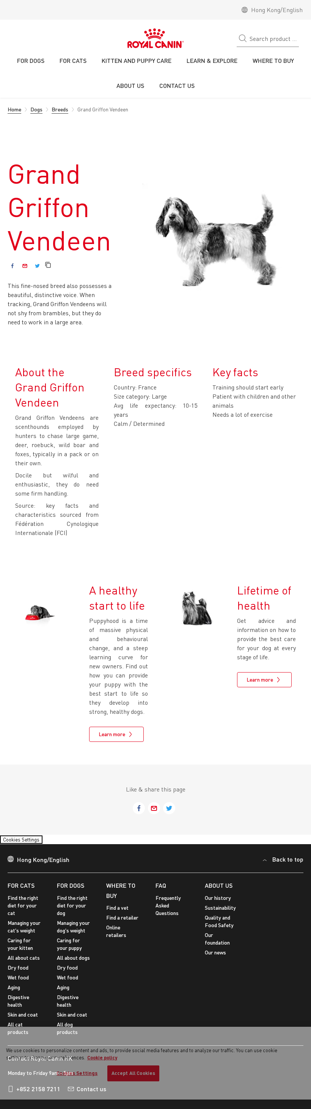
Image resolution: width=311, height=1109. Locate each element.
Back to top (287, 864)
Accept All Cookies (133, 1073)
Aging (14, 992)
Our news (215, 957)
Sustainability (220, 912)
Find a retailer (122, 922)
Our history (218, 902)
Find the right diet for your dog (72, 910)
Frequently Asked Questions (168, 910)
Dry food (18, 972)
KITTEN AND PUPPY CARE (136, 60)
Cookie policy (102, 1057)
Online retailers (116, 936)
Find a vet (117, 912)
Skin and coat (23, 1019)
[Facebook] (12, 266)
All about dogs (73, 962)
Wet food (18, 982)
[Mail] (25, 266)
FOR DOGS (70, 889)
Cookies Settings (28, 841)
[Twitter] (37, 266)
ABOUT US (218, 889)
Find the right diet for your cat (23, 910)
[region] (155, 1063)
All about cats (24, 962)
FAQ (161, 889)
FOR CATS (21, 889)
